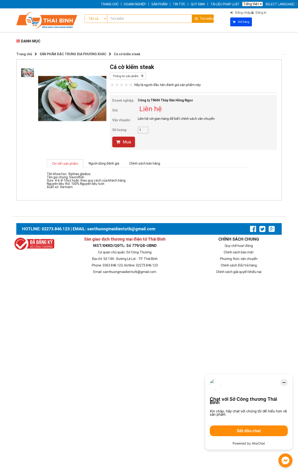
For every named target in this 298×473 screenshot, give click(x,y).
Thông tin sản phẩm (125, 76)
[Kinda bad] (117, 84)
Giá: (115, 110)
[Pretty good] (126, 84)
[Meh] (121, 84)
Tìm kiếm (206, 19)
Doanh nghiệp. (123, 100)
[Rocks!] (131, 84)
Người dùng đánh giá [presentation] (104, 163)
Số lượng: (119, 130)
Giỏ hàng (243, 22)
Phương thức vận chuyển (238, 259)
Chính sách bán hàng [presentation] (144, 163)
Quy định (198, 4)
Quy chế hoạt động (239, 246)
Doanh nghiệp (135, 4)
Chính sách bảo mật (239, 252)
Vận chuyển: (121, 120)
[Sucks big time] (112, 84)
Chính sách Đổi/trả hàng (239, 265)
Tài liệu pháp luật (225, 4)
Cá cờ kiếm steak (127, 54)
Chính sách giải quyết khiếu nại (238, 272)
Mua (127, 141)
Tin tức (179, 4)
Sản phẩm (159, 4)
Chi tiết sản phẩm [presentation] (65, 164)
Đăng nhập (243, 12)
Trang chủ (110, 4)
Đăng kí (260, 12)
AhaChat (258, 443)
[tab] (65, 163)
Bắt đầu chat (249, 430)
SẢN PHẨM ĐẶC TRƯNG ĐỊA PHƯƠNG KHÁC (73, 54)
